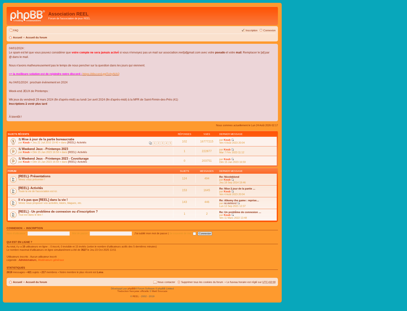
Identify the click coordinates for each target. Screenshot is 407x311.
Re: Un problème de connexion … (240, 212)
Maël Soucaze (159, 291)
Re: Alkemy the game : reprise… (239, 200)
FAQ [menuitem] (15, 30)
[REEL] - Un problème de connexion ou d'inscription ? (58, 211)
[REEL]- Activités (76, 142)
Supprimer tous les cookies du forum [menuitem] (202, 282)
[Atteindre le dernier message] (232, 139)
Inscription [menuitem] (251, 30)
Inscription (34, 228)
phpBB (131, 288)
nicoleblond (230, 203)
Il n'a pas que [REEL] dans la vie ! (43, 200)
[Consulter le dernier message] (232, 179)
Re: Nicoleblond (229, 176)
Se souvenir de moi (180, 233)
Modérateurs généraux (51, 259)
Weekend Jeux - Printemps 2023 (45, 149)
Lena (100, 272)
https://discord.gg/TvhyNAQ (100, 74)
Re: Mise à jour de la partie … (237, 188)
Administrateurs (28, 259)
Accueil (17, 37)
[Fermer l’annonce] (274, 47)
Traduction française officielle (133, 291)
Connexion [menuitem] (269, 30)
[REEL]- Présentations (34, 176)
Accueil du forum (36, 37)
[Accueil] (28, 15)
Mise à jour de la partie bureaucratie (48, 139)
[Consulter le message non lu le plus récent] (19, 139)
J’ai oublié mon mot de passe (150, 233)
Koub (26, 142)
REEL (136, 296)
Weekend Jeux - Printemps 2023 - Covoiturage (55, 158)
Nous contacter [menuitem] (166, 282)
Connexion (14, 228)
